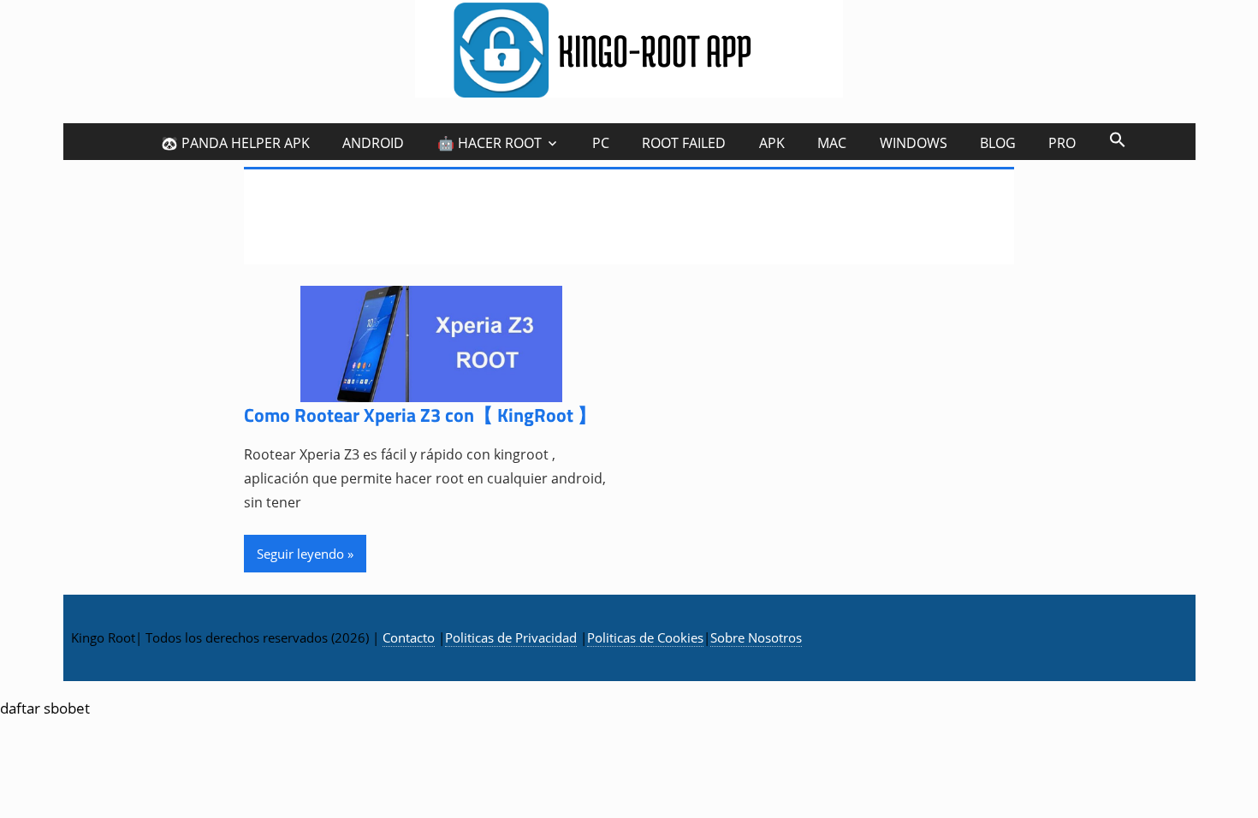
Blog (998, 142)
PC (600, 142)
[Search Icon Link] (1117, 139)
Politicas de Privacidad (511, 637)
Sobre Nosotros (756, 637)
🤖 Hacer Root (489, 142)
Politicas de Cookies (645, 637)
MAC (831, 142)
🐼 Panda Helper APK (235, 142)
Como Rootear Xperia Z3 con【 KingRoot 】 (420, 415)
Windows (913, 142)
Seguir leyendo (300, 553)
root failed (684, 142)
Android (373, 142)
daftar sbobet (45, 708)
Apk (772, 142)
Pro (1062, 142)
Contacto (409, 637)
